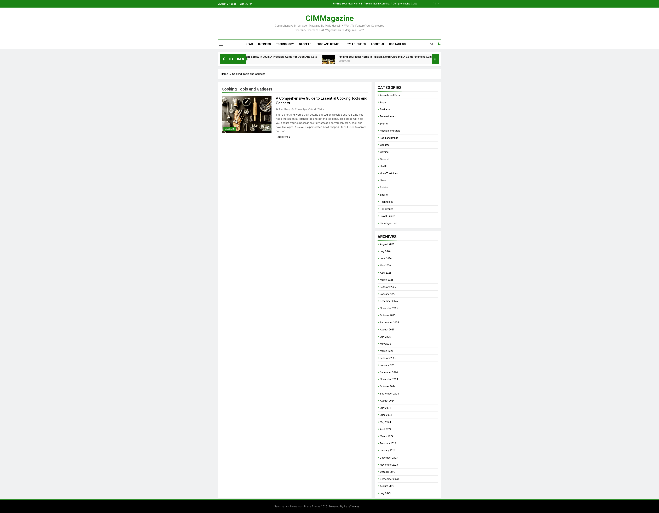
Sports (384, 194)
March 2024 (386, 436)
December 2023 (389, 457)
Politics (384, 187)
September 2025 (389, 322)
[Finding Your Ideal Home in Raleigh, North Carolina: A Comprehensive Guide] (303, 61)
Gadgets (305, 44)
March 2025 (386, 350)
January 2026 (387, 294)
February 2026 (388, 287)
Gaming (384, 152)
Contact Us (397, 44)
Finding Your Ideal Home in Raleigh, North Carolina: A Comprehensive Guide (375, 3)
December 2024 (389, 372)
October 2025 (387, 315)
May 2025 (385, 343)
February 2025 (388, 358)
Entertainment (388, 116)
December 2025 (389, 301)
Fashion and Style (390, 130)
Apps (383, 102)
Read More (282, 136)
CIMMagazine (329, 18)
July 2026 (385, 251)
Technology (285, 44)
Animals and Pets (390, 95)
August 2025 (387, 329)
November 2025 (389, 308)
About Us (377, 44)
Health (383, 166)
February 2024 (388, 443)
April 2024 (385, 429)
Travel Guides (387, 216)
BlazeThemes (351, 506)
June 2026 (386, 258)
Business (264, 44)
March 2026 (386, 279)
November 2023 (389, 464)
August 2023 (387, 486)
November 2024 (389, 379)
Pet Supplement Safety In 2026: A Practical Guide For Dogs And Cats (248, 56)
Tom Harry (284, 109)
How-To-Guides (355, 44)
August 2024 (387, 400)
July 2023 (385, 493)
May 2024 (385, 422)
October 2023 (387, 471)
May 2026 (385, 265)
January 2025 (387, 365)
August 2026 (387, 244)
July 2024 (385, 407)
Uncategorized (388, 223)
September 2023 (389, 479)
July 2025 (385, 336)
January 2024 (387, 450)
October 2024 (387, 386)
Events (384, 123)
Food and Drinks (327, 44)
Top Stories (386, 209)
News (249, 44)
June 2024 (386, 414)
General (384, 159)
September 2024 (389, 393)
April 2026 (385, 272)
